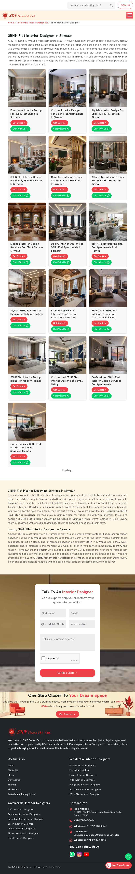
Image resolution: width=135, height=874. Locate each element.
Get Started (65, 714)
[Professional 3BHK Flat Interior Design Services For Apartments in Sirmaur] (108, 355)
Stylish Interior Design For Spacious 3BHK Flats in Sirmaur (108, 114)
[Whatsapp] (72, 854)
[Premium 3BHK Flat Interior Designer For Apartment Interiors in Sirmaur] (68, 288)
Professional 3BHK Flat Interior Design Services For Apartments (106, 381)
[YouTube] (86, 854)
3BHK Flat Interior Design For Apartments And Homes (107, 247)
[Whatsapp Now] (128, 856)
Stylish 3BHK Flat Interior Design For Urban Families (26, 312)
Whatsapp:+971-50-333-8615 (90, 839)
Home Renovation (79, 770)
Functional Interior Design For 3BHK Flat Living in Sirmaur (26, 114)
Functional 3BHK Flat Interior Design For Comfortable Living (104, 314)
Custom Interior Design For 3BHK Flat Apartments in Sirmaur (67, 114)
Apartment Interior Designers (85, 789)
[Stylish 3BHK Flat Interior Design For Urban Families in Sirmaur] (27, 288)
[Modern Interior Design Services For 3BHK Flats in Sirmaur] (27, 222)
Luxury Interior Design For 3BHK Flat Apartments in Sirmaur (67, 247)
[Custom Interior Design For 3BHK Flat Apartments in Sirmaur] (68, 88)
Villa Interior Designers (82, 779)
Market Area (14, 789)
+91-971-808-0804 (84, 820)
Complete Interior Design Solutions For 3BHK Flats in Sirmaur (66, 180)
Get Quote (18, 122)
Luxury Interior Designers (83, 775)
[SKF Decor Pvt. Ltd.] (18, 16)
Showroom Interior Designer (23, 833)
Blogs (11, 775)
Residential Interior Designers (32, 22)
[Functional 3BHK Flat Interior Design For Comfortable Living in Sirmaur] (108, 288)
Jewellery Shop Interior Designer (26, 818)
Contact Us (14, 779)
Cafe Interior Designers (21, 809)
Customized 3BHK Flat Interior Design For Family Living (67, 381)
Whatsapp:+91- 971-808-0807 (90, 825)
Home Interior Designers (82, 765)
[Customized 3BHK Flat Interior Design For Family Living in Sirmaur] (68, 355)
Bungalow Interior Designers (84, 784)
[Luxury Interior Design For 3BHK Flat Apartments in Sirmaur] (68, 222)
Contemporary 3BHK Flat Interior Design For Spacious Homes (25, 447)
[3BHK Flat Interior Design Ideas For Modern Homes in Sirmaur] (27, 355)
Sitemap (12, 784)
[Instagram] (79, 854)
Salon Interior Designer (20, 823)
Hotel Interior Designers (21, 838)
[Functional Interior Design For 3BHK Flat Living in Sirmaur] (27, 88)
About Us (13, 770)
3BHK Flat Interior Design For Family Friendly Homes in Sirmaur (26, 180)
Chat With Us (19, 128)
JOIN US (125, 5)
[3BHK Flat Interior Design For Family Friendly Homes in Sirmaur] (27, 155)
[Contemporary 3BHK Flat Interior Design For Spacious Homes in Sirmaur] (27, 422)
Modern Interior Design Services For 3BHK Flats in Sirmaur (26, 247)
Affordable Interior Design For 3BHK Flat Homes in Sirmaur (108, 180)
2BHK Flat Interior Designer (84, 794)
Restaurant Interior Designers (24, 814)
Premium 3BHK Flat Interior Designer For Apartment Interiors (64, 314)
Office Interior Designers (21, 828)
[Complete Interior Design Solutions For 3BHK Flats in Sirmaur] (68, 155)
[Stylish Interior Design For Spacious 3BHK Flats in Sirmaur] (108, 88)
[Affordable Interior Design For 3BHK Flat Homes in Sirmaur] (108, 155)
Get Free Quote (65, 673)
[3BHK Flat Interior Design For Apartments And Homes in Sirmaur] (108, 222)
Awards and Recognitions (21, 794)
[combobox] (44, 624)
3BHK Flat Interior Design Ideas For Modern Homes (25, 379)
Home (11, 22)
